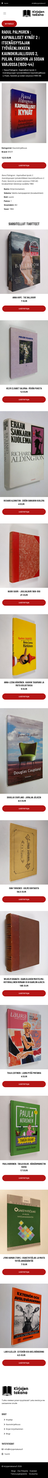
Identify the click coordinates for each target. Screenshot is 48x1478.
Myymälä (9, 24)
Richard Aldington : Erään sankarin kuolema (24, 500)
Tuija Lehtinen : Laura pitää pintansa (24, 1072)
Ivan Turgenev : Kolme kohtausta (24, 888)
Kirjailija (9, 1419)
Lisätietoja (24, 165)
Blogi (8, 1433)
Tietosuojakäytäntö (19, 1474)
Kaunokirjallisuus (20, 148)
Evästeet (33, 1471)
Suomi (6, 3)
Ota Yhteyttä (22, 1471)
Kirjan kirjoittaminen (14, 1429)
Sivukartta (33, 1474)
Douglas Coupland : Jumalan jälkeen (24, 797)
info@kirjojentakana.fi (38, 3)
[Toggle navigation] (5, 13)
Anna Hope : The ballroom (24, 297)
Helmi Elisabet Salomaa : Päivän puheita (24, 388)
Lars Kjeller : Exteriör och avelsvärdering (24, 1351)
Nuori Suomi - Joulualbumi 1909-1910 (24, 591)
